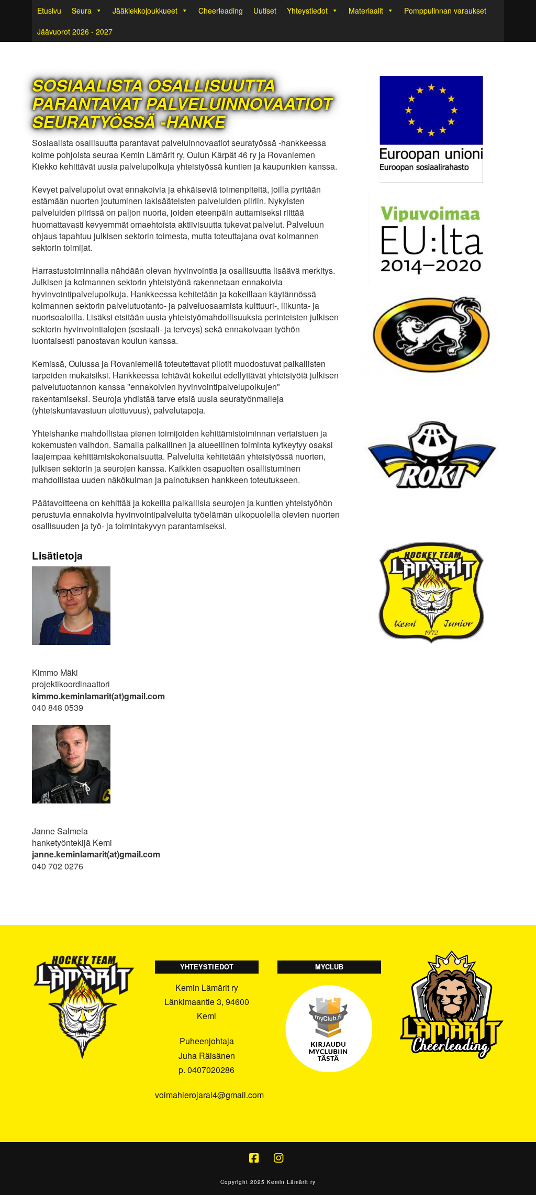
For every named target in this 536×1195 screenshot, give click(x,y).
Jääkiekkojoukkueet (145, 10)
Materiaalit (366, 10)
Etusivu (49, 10)
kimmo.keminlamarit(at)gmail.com (98, 696)
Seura (82, 10)
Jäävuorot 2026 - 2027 (75, 31)
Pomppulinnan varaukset (445, 10)
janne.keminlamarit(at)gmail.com (96, 854)
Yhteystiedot (307, 10)
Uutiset (264, 10)
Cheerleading (220, 10)
